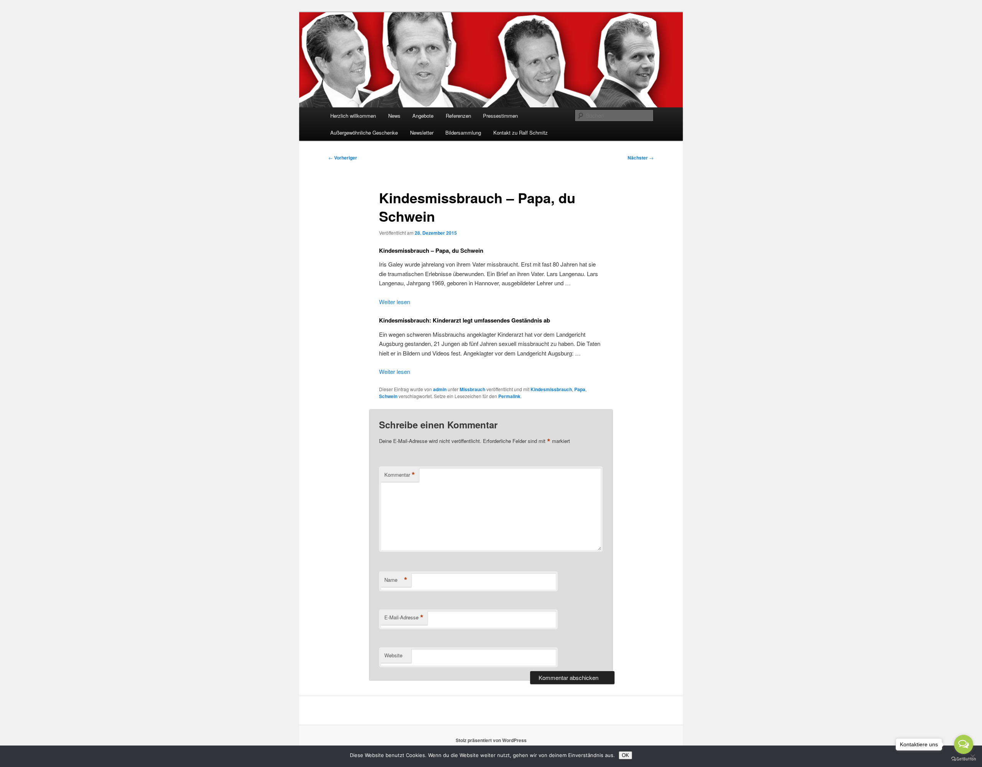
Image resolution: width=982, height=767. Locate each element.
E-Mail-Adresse (403, 617)
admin (440, 389)
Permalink (509, 396)
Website (393, 655)
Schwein (388, 396)
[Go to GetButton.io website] (963, 759)
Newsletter (421, 132)
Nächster (641, 157)
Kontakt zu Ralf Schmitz (520, 132)
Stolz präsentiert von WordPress (491, 740)
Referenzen (458, 115)
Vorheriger (342, 157)
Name (395, 580)
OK (625, 755)
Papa (579, 389)
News (394, 115)
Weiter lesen (394, 302)
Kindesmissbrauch (551, 389)
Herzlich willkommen (353, 115)
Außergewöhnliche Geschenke (364, 132)
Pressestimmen (500, 115)
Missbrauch (472, 389)
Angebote (422, 115)
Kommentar (399, 475)
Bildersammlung (463, 132)
